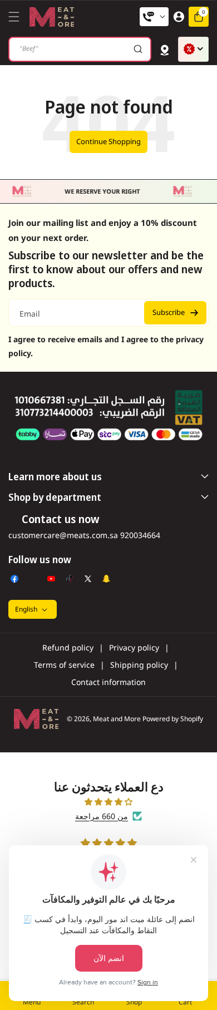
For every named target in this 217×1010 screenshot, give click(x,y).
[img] (108, 802)
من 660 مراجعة (101, 816)
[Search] (137, 49)
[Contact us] (154, 16)
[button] (16, 16)
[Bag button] (164, 49)
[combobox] (79, 49)
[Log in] (178, 16)
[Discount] (193, 49)
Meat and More (117, 718)
